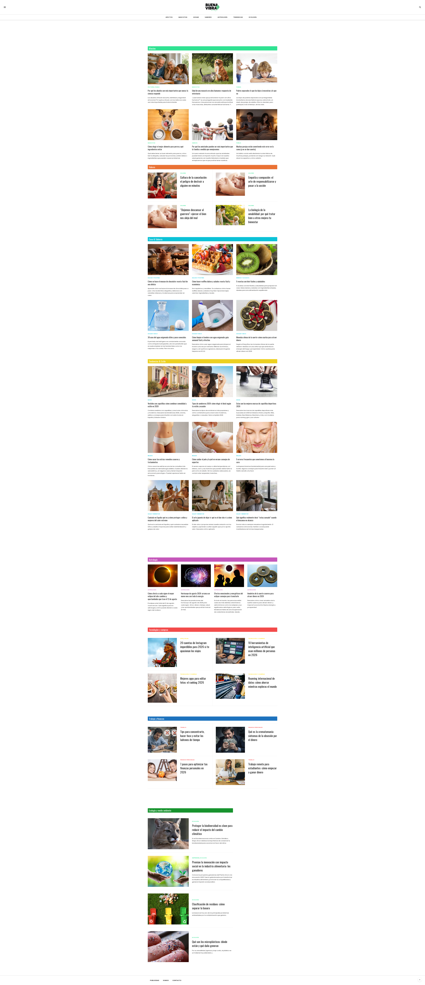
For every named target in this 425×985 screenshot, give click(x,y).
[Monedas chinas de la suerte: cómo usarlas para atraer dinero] (256, 315)
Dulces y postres (154, 277)
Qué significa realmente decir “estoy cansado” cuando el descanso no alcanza (256, 519)
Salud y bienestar (154, 514)
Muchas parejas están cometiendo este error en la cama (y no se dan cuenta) (255, 148)
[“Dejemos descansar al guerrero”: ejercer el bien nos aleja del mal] (162, 216)
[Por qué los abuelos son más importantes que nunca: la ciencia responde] (168, 68)
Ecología (253, 17)
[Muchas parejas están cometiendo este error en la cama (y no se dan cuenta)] (256, 124)
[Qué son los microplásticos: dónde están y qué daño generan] (168, 946)
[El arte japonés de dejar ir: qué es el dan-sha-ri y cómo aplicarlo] (212, 495)
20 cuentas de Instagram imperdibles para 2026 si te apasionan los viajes (194, 647)
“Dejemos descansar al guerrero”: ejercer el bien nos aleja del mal (193, 214)
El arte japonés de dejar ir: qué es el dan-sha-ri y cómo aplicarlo (212, 519)
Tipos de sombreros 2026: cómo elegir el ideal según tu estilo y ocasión (211, 405)
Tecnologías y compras (158, 629)
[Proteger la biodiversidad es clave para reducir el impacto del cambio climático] (168, 833)
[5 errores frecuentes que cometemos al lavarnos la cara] (256, 437)
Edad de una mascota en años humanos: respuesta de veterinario (211, 92)
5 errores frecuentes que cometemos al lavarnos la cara (255, 461)
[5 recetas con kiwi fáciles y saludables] (256, 259)
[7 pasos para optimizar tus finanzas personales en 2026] (162, 770)
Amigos (194, 143)
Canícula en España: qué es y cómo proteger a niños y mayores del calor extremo (167, 519)
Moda (150, 400)
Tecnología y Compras (256, 638)
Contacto (176, 980)
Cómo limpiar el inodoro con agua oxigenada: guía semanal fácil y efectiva (210, 339)
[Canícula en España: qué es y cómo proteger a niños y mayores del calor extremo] (168, 495)
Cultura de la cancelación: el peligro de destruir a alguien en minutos (193, 181)
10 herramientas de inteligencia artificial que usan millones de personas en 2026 (261, 649)
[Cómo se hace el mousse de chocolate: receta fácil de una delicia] (168, 259)
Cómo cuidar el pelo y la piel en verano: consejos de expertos (211, 461)
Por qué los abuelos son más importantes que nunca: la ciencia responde (168, 92)
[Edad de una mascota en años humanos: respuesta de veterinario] (212, 68)
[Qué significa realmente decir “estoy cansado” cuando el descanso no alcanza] (256, 495)
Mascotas (183, 17)
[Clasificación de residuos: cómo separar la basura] (168, 908)
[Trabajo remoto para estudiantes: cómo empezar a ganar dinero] (230, 772)
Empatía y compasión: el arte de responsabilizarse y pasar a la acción (262, 181)
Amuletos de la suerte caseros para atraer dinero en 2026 (260, 595)
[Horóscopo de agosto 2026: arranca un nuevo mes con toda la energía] (196, 575)
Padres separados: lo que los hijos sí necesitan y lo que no (256, 92)
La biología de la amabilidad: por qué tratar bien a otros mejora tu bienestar (261, 216)
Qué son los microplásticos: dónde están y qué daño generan (209, 944)
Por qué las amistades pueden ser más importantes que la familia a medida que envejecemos (212, 148)
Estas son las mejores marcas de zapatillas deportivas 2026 (256, 405)
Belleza (150, 455)
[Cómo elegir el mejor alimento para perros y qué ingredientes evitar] (168, 124)
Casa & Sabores (155, 239)
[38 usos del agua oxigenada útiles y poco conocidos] (168, 315)
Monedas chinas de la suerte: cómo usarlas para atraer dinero (256, 339)
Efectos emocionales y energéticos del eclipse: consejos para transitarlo (228, 595)
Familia (157, 87)
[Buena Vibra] (212, 7)
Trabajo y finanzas (156, 718)
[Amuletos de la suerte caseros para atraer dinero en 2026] (262, 575)
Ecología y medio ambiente (160, 810)
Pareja (238, 143)
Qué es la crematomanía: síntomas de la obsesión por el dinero (262, 735)
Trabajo (183, 727)
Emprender (195, 857)
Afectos (169, 17)
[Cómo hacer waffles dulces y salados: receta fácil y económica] (212, 259)
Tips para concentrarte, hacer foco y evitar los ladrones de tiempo (192, 735)
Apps (181, 638)
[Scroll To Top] (420, 980)
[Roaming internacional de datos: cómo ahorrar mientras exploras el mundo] (230, 686)
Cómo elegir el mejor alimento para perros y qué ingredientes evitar (165, 148)
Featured (151, 87)
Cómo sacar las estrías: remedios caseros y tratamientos (164, 461)
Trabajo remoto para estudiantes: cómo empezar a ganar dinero (262, 768)
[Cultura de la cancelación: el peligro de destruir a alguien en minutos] (162, 185)
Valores (152, 167)
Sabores (208, 17)
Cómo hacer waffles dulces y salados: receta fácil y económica (211, 283)
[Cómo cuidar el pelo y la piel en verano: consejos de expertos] (212, 437)
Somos (166, 980)
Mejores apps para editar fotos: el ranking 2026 (193, 680)
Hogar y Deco (153, 333)
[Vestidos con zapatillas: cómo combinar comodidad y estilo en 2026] (168, 381)
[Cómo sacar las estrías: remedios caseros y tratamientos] (168, 437)
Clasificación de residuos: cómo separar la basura (208, 906)
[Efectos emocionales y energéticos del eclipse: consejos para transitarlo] (229, 575)
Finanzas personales (255, 727)
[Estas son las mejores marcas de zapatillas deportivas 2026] (256, 381)
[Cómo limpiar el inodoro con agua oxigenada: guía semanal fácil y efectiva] (212, 315)
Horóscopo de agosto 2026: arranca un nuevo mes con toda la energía (195, 595)
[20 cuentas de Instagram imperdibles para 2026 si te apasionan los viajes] (162, 652)
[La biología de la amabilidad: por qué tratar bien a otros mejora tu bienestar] (230, 215)
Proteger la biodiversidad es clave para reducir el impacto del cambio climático (212, 829)
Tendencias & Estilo (157, 361)
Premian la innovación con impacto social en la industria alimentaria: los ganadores (211, 866)
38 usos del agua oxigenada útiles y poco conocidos (167, 337)
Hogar (196, 17)
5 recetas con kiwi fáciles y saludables (250, 281)
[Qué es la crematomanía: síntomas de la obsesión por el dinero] (230, 740)
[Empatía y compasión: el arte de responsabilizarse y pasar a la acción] (230, 184)
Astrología (222, 17)
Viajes (186, 638)
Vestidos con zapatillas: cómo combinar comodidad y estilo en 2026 (167, 405)
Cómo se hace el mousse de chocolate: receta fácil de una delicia (168, 283)
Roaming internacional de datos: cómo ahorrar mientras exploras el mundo (262, 682)
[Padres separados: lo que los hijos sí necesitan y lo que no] (256, 68)
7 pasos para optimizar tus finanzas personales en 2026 (194, 768)
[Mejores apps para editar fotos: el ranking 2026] (162, 688)
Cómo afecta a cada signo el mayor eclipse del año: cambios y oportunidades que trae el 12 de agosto (162, 596)
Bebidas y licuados (242, 277)
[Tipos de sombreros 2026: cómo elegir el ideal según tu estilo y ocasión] (212, 381)
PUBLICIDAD (154, 980)
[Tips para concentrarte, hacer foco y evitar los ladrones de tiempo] (162, 740)
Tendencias (238, 17)
